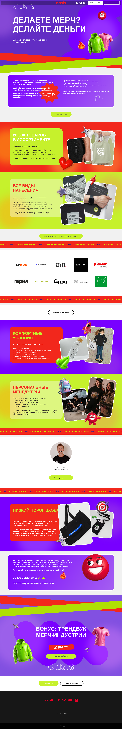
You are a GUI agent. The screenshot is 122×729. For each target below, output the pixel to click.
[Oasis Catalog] (46, 700)
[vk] (64, 700)
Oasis (41, 577)
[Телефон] (84, 3)
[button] (61, 656)
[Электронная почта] (80, 3)
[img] (24, 5)
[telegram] (77, 3)
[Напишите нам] (52, 700)
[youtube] (70, 700)
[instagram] (76, 700)
